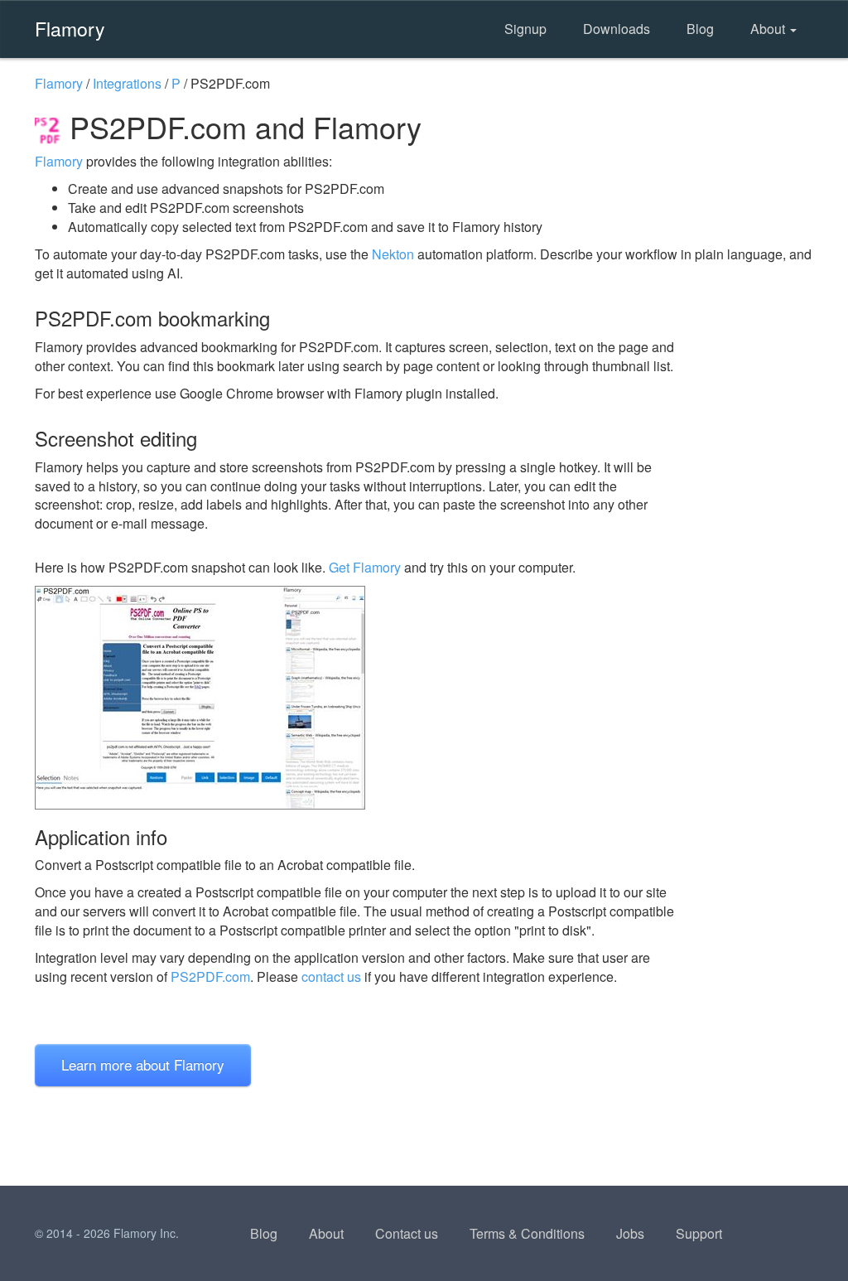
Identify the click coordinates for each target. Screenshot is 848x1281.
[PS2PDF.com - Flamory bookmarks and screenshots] (357, 698)
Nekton (393, 253)
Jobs (630, 1233)
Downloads (616, 28)
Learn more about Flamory (142, 1064)
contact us (331, 976)
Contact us (406, 1233)
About (769, 28)
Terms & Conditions (527, 1233)
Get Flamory (365, 567)
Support (699, 1233)
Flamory (70, 28)
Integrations (127, 83)
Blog (700, 28)
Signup (525, 28)
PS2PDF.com (210, 976)
